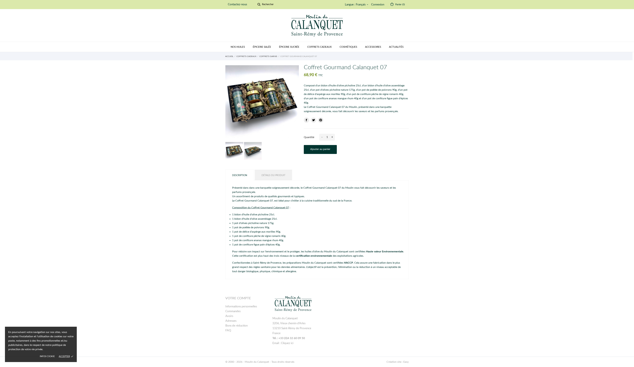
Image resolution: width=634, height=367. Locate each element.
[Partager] (306, 120)
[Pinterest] (320, 120)
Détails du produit (273, 175)
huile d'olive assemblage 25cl (260, 219)
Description (239, 175)
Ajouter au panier (320, 149)
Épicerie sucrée (289, 47)
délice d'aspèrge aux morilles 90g (261, 231)
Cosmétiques (348, 47)
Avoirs (229, 316)
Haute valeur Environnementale (384, 251)
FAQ (228, 330)
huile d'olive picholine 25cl (259, 214)
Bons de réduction (236, 325)
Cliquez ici (287, 343)
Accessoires (373, 47)
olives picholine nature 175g (257, 223)
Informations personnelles (241, 306)
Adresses (230, 320)
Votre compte (238, 298)
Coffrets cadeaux (319, 47)
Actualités (396, 47)
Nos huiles (238, 47)
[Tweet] (313, 120)
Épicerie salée (262, 47)
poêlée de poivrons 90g (255, 227)
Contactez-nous (237, 4)
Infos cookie (47, 356)
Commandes (233, 311)
